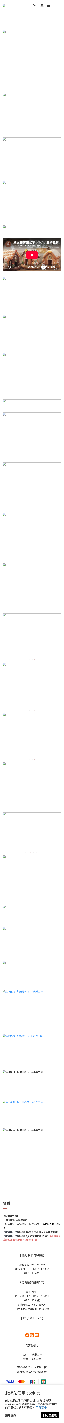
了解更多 (41, 1407)
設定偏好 (10, 1415)
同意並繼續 (50, 1415)
